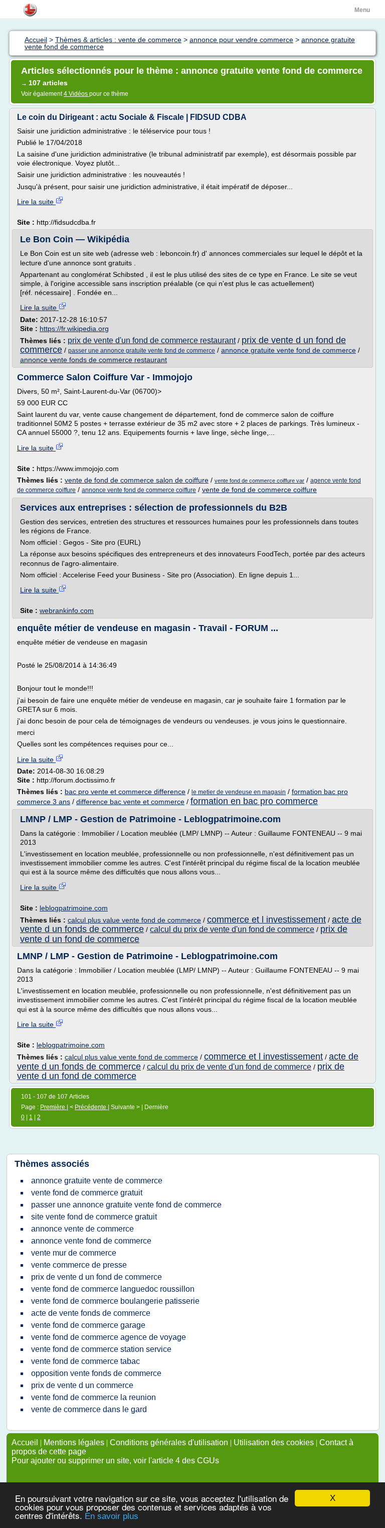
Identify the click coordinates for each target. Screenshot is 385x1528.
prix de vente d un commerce (82, 1385)
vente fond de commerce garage (88, 1325)
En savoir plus (111, 1516)
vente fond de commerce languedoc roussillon (113, 1289)
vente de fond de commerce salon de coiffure (137, 480)
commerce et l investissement (266, 919)
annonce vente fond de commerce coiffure (139, 490)
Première (53, 1107)
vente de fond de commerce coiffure (259, 490)
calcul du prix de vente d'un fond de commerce (232, 929)
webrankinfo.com (67, 610)
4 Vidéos (76, 93)
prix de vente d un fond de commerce (96, 1277)
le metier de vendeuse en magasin (238, 792)
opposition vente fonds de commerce (96, 1373)
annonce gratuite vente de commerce (96, 1180)
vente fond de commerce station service (101, 1349)
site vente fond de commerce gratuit (94, 1216)
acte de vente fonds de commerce (90, 1313)
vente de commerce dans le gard (89, 1409)
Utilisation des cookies (274, 1442)
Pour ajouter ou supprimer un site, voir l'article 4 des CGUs (115, 1460)
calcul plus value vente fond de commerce (134, 920)
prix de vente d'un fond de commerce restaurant (152, 340)
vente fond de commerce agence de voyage (108, 1337)
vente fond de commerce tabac (85, 1361)
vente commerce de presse (79, 1265)
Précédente (91, 1107)
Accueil (25, 1442)
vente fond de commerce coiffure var (259, 481)
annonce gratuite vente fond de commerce (288, 350)
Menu (362, 10)
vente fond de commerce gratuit (86, 1192)
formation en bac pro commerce (254, 801)
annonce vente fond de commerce (91, 1241)
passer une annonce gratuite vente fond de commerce (141, 350)
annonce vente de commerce (82, 1229)
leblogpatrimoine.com (74, 908)
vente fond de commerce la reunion (93, 1397)
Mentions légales (74, 1442)
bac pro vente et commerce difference (125, 792)
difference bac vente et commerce (130, 802)
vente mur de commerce (73, 1253)
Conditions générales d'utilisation (169, 1442)
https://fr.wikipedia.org (74, 329)
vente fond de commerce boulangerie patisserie (115, 1301)
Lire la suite (36, 202)
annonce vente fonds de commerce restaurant (93, 360)
